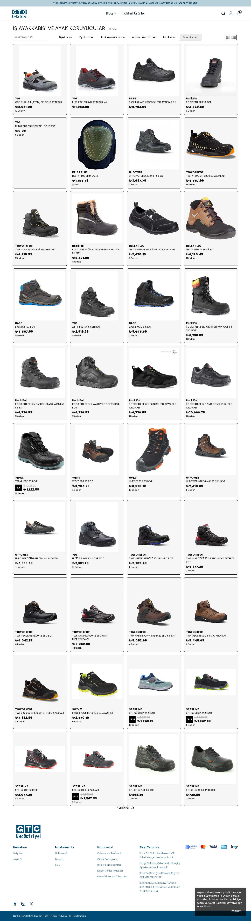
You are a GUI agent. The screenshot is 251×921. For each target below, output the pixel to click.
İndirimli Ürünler (133, 13)
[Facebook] (15, 904)
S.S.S (57, 865)
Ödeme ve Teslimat (109, 853)
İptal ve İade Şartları (109, 865)
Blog (109, 13)
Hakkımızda (61, 853)
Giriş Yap (18, 853)
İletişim (59, 859)
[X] (31, 904)
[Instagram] (23, 904)
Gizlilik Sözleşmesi (107, 859)
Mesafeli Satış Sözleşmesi (112, 876)
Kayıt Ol (17, 859)
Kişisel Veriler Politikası (110, 870)
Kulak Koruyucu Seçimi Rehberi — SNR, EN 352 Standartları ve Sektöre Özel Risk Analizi (160, 887)
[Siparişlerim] (231, 13)
